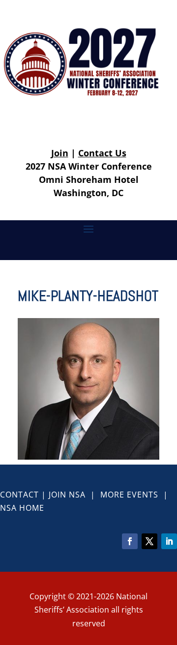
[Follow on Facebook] (130, 541)
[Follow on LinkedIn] (169, 541)
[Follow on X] (149, 541)
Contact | (24, 494)
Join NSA (67, 494)
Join (59, 153)
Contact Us (102, 153)
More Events (129, 494)
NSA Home (22, 507)
